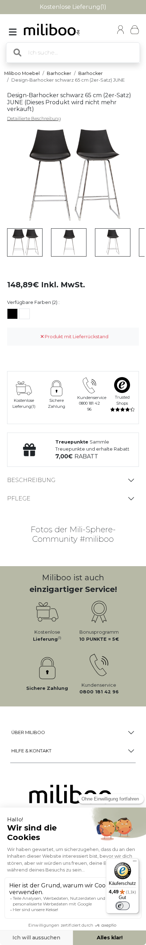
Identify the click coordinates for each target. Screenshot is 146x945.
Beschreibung (31, 480)
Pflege (18, 498)
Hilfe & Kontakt (31, 750)
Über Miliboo (28, 732)
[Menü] (134, 862)
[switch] (123, 906)
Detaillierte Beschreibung (34, 118)
